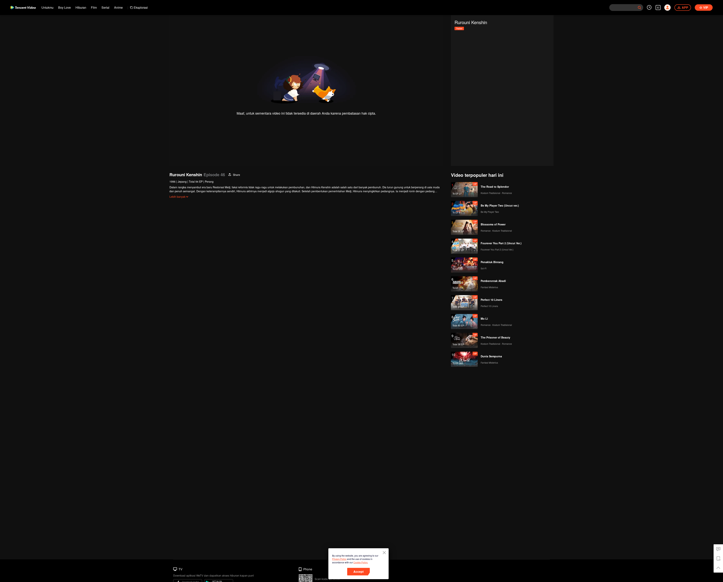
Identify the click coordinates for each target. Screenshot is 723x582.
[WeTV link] (23, 8)
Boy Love (64, 7)
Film (94, 7)
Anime (118, 7)
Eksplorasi (141, 7)
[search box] (639, 7)
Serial (105, 7)
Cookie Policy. (360, 562)
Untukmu (47, 7)
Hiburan (81, 7)
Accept (358, 571)
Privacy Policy (339, 559)
